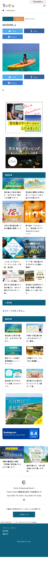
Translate (33, 522)
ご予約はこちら (24, 514)
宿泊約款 (5, 531)
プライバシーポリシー (9, 528)
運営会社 (5, 534)
